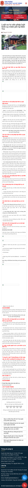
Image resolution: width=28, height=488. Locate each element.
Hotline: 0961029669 (7, 16)
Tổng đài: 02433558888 (20, 16)
